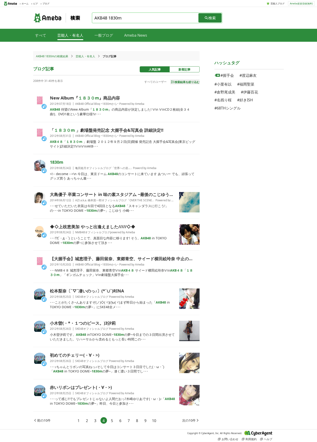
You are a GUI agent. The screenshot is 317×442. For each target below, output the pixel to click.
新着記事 (184, 69)
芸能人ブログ (278, 3)
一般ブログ (103, 35)
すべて (40, 35)
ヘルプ (268, 439)
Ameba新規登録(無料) (301, 3)
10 (154, 420)
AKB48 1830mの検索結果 (52, 56)
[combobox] (145, 17)
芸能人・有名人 (85, 56)
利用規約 (251, 439)
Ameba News (135, 35)
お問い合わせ (230, 439)
